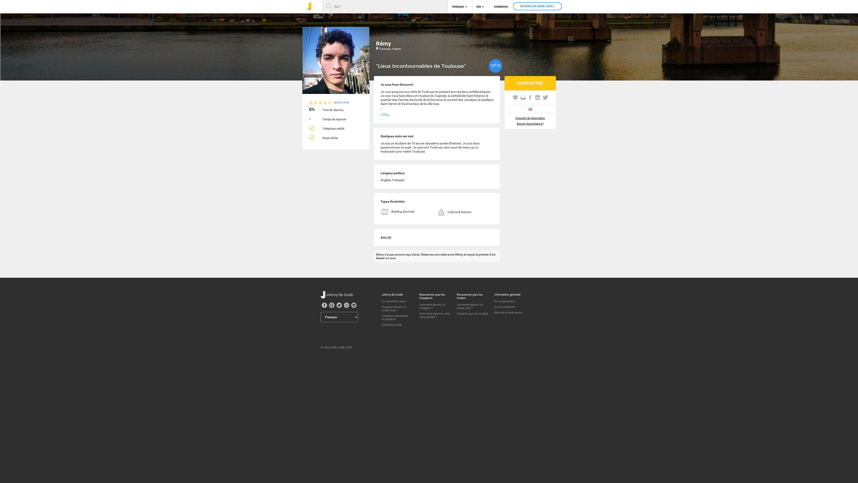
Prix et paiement (504, 301)
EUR (479, 6)
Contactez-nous (392, 324)
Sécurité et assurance (508, 312)
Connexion (501, 6)
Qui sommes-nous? (394, 301)
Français (458, 6)
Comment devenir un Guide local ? (470, 306)
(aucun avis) (341, 102)
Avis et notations (504, 307)
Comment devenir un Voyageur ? (432, 306)
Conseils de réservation (530, 118)
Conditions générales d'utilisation (395, 317)
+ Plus (385, 115)
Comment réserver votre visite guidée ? (434, 315)
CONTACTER (530, 83)
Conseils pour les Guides (472, 313)
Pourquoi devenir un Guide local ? (394, 308)
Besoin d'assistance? (530, 123)
